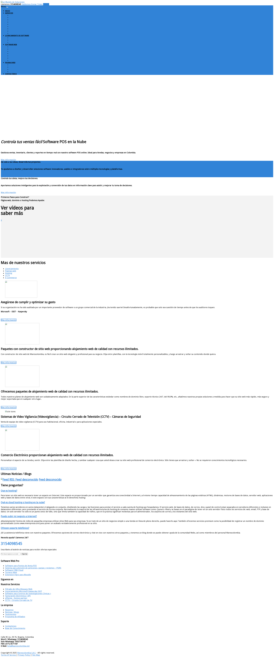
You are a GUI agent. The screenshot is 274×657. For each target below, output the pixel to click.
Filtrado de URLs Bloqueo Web (23, 22)
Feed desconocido (50, 479)
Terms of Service (8, 655)
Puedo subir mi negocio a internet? (19, 516)
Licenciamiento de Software (17, 35)
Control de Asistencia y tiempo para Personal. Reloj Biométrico (37, 17)
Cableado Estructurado (19, 15)
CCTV (7, 275)
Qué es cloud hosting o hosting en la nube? (23, 502)
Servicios (9, 13)
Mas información (8, 160)
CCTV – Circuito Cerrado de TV (22, 33)
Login (46, 4)
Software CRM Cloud (14, 570)
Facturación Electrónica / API (18, 596)
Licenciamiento (12, 269)
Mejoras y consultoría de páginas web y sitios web (31, 67)
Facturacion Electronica (19, 26)
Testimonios (10, 614)
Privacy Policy (24, 655)
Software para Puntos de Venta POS (25, 53)
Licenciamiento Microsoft (20, 40)
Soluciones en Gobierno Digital (23, 31)
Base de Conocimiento (15, 628)
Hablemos (26, 4)
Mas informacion (8, 362)
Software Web (11, 44)
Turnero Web (15, 47)
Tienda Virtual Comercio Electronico (25, 71)
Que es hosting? (9, 490)
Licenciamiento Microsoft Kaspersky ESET (23, 591)
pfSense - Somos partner (16, 598)
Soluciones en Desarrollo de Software (26, 29)
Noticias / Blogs (12, 612)
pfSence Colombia (17, 24)
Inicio (7, 11)
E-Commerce (11, 278)
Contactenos (11, 74)
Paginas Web (10, 63)
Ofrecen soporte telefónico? (15, 528)
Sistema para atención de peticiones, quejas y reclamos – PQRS (37, 49)
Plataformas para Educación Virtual (24, 69)
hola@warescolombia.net (18, 646)
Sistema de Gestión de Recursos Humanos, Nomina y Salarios (36, 56)
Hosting (8, 273)
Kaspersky (13, 42)
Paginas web (10, 271)
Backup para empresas (19, 20)
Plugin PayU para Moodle (20, 60)
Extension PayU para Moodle (18, 575)
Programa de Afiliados (15, 616)
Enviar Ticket (37, 4)
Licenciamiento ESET (18, 38)
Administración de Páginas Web (23, 65)
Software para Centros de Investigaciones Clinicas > (28, 593)
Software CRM (15, 58)
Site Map (36, 655)
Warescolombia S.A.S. (26, 653)
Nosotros (9, 610)
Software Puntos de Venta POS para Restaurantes (31, 51)
